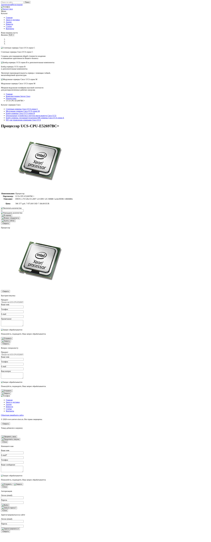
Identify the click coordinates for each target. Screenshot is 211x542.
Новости (9, 24)
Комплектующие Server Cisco (18, 96)
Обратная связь (7, 415)
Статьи (9, 26)
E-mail (3, 314)
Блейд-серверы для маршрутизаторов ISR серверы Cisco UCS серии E (35, 118)
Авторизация (6, 5)
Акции (9, 22)
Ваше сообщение (8, 465)
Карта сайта (19, 415)
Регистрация (17, 5)
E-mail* (4, 455)
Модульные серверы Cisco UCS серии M (23, 111)
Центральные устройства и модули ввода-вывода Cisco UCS (31, 116)
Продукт (4, 300)
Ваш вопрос (6, 371)
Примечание (6, 319)
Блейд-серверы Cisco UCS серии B (20, 113)
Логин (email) (6, 495)
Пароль (4, 500)
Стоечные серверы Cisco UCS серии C (22, 109)
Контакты (10, 29)
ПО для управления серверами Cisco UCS (23, 120)
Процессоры (11, 98)
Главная (9, 18)
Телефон (4, 309)
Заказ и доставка (13, 20)
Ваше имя (5, 304)
